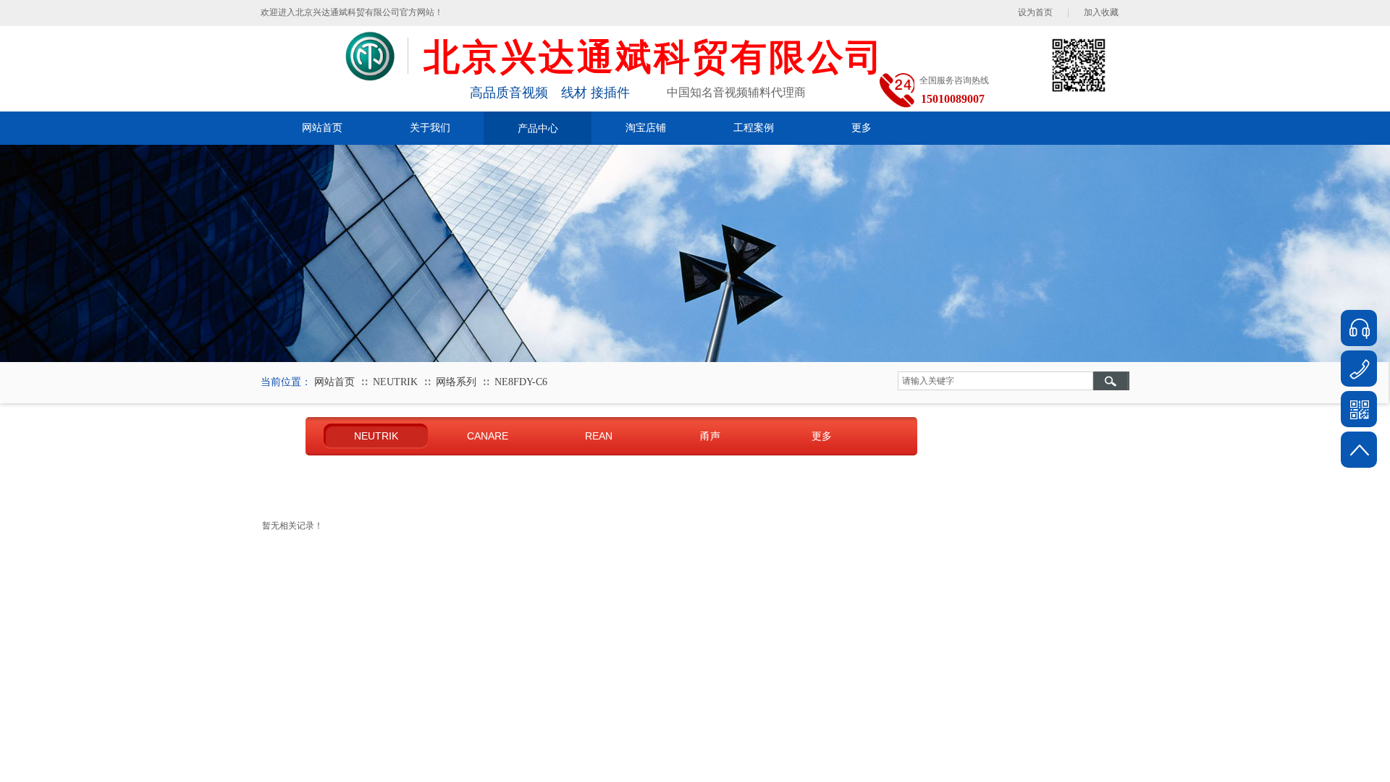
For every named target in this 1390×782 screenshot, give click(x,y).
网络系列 (456, 382)
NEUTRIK (395, 382)
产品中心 (538, 128)
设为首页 (1035, 12)
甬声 (710, 436)
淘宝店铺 (646, 127)
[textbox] (995, 380)
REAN (598, 436)
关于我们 (430, 127)
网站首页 (322, 127)
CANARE (487, 436)
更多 (861, 127)
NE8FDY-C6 (520, 382)
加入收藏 (1101, 12)
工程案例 (753, 127)
